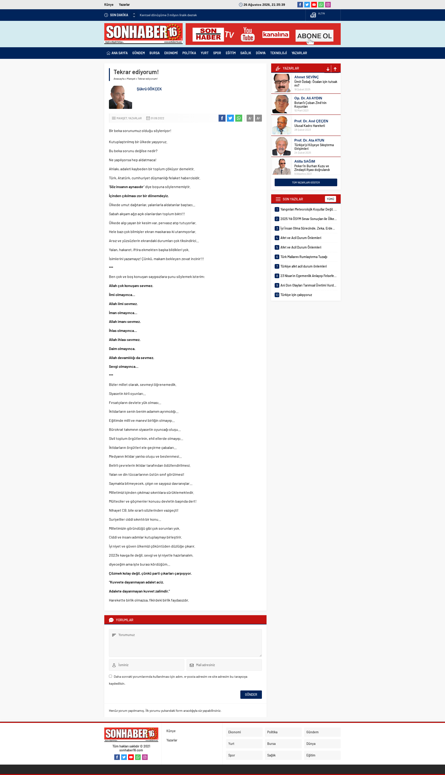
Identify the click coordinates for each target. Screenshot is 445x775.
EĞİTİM (231, 53)
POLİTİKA (189, 53)
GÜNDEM (138, 53)
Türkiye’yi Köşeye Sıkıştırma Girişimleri (314, 147)
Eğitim (310, 755)
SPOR (217, 53)
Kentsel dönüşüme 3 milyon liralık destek (168, 15)
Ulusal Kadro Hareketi (309, 126)
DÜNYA (261, 53)
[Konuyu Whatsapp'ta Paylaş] (238, 118)
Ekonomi (234, 732)
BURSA (154, 53)
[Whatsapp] (321, 4)
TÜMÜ (330, 199)
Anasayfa (119, 78)
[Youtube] (314, 4)
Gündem (312, 732)
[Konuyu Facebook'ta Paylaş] (222, 118)
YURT (205, 53)
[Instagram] (328, 4)
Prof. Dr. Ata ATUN (309, 140)
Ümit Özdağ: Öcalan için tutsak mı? (315, 83)
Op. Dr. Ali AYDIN (308, 98)
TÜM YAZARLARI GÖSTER (306, 182)
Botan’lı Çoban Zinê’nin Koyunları (310, 104)
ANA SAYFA (119, 53)
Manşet (131, 78)
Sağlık (271, 755)
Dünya (310, 744)
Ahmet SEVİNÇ (306, 77)
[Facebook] (300, 4)
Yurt (231, 744)
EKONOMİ (171, 53)
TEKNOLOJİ (278, 53)
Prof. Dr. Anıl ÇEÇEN (311, 121)
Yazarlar (124, 4)
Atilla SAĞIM (304, 161)
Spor (231, 755)
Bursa (271, 744)
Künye (109, 4)
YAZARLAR (299, 53)
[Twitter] (307, 4)
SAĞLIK (245, 53)
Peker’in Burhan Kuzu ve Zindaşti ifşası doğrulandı (312, 168)
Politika (272, 732)
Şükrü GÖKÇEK (149, 88)
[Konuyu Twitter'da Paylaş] (230, 118)
